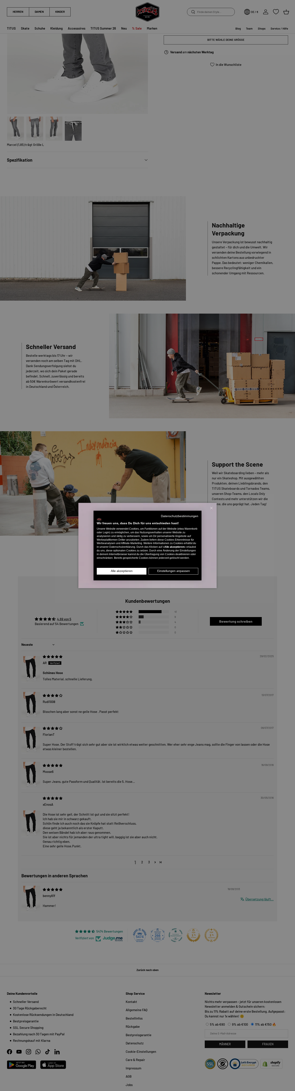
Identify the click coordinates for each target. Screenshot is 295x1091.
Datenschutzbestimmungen (179, 516)
